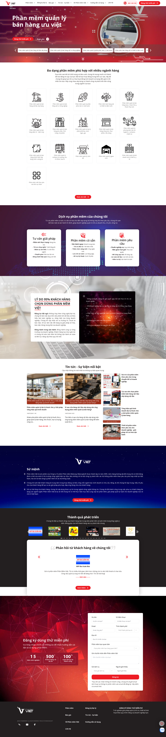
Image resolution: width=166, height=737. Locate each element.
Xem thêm (81, 588)
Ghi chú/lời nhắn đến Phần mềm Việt (105, 653)
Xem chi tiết (81, 197)
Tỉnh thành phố (121, 626)
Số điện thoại (120, 617)
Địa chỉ (94, 635)
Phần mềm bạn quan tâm (101, 644)
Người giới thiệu (122, 667)
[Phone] (19, 724)
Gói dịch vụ (95, 667)
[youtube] (27, 724)
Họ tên (94, 617)
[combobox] (118, 630)
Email (93, 626)
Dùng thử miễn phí (148, 3)
